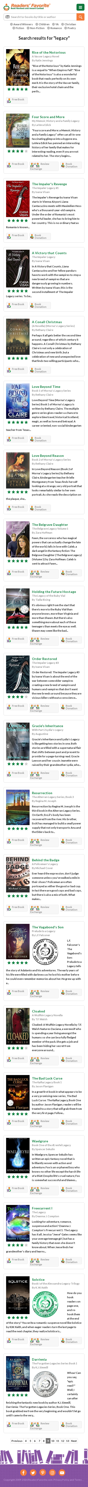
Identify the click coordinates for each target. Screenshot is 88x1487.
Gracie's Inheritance (47, 726)
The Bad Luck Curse (47, 1078)
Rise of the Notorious (49, 52)
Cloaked (38, 1011)
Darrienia (39, 1359)
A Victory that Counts (49, 253)
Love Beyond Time (46, 387)
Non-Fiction (37, 28)
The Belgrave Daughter (50, 525)
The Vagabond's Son (48, 927)
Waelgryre (40, 1141)
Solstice (38, 1279)
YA (57, 24)
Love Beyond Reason (48, 456)
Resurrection (42, 793)
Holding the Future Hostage (54, 592)
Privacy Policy (61, 1479)
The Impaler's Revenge (49, 184)
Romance (56, 28)
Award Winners (23, 24)
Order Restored (44, 659)
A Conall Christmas (47, 322)
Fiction (20, 28)
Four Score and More (48, 117)
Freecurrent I (42, 1208)
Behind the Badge (45, 860)
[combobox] (44, 17)
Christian (70, 24)
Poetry (72, 28)
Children (44, 24)
